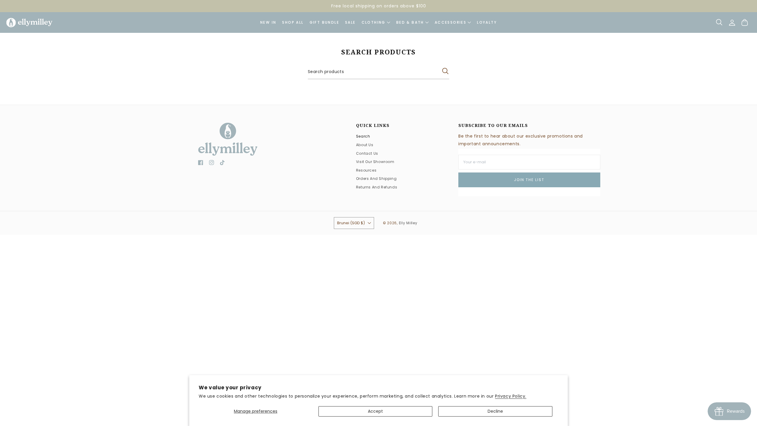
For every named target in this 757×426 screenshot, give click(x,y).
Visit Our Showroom (375, 161)
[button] (453, 22)
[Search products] (445, 71)
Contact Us (367, 153)
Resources (366, 170)
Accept (375, 411)
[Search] (719, 22)
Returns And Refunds (376, 187)
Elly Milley (408, 223)
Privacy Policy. (510, 396)
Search (363, 136)
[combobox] (378, 71)
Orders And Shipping (376, 178)
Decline (495, 411)
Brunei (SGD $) (351, 223)
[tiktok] (222, 163)
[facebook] (200, 163)
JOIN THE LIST (529, 179)
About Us (364, 144)
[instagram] (211, 163)
